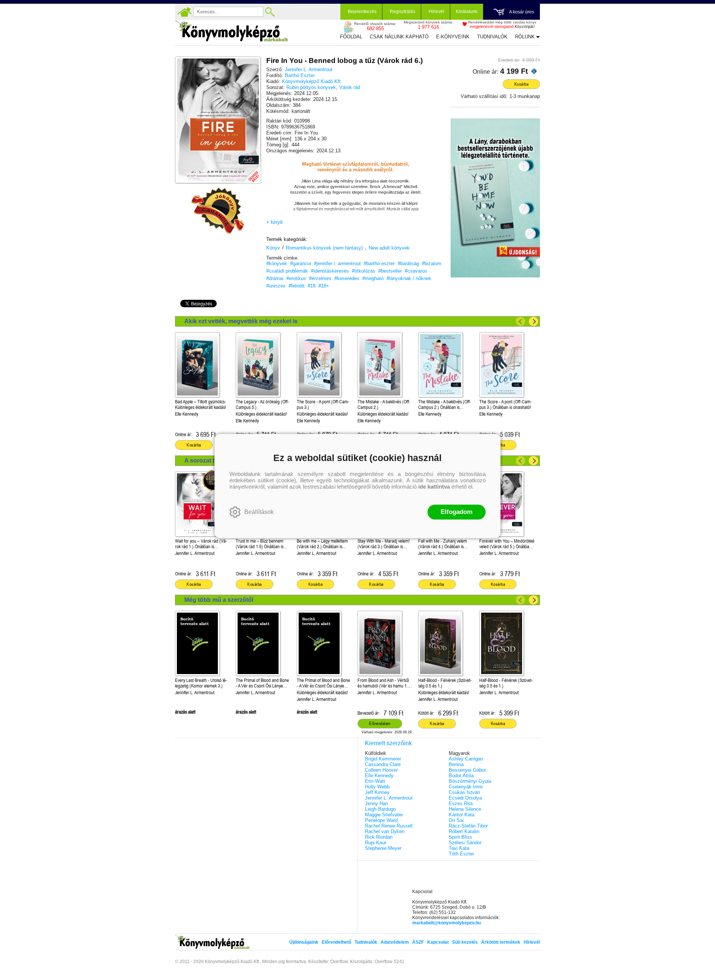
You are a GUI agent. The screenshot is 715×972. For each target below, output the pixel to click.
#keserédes (346, 278)
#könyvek (276, 263)
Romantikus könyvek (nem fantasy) (324, 248)
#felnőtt (297, 286)
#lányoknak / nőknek (409, 278)
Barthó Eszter (300, 75)
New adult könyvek (389, 248)
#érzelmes (320, 278)
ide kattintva (434, 486)
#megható (373, 278)
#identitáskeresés (330, 271)
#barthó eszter (379, 263)
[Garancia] (218, 211)
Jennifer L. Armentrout (309, 69)
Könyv (273, 248)
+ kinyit (274, 222)
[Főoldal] (184, 12)
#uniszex (276, 286)
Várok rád (349, 87)
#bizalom (431, 263)
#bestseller (390, 271)
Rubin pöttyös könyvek (311, 87)
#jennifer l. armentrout (337, 263)
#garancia (300, 263)
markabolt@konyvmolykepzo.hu (446, 922)
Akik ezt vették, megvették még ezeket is (241, 321)
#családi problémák (287, 271)
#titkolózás (363, 271)
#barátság (408, 263)
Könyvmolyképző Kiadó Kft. (312, 81)
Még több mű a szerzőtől (218, 600)
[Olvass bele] (248, 170)
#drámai (274, 278)
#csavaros (416, 271)
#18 (311, 286)
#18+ (323, 286)
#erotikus (296, 278)
